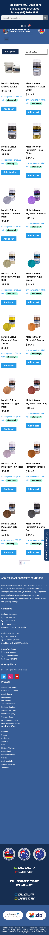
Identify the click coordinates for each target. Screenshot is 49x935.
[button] (6, 39)
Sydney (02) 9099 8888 (24, 12)
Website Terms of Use (30, 929)
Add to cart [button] (9, 109)
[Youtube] (17, 676)
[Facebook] (3, 676)
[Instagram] (10, 676)
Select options (10, 172)
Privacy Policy (16, 929)
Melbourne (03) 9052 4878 (26, 4)
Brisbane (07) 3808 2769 (24, 8)
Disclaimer (33, 928)
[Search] (45, 17)
